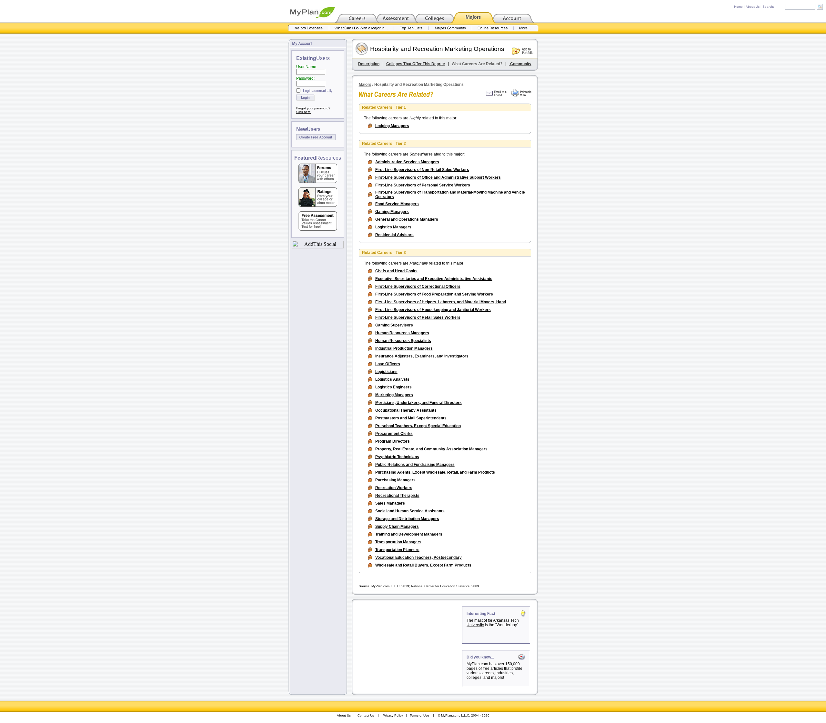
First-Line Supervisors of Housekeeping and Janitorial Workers (433, 309)
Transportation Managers (398, 542)
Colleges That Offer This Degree (415, 64)
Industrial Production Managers (404, 348)
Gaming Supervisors (394, 325)
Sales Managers (390, 503)
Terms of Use (419, 715)
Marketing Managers (394, 395)
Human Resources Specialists (403, 340)
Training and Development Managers (408, 534)
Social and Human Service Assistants (410, 511)
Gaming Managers (392, 211)
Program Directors (392, 441)
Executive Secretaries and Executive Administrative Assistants (433, 278)
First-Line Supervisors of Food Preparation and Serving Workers (434, 294)
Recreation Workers (393, 488)
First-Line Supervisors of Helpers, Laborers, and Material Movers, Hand (440, 302)
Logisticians (386, 371)
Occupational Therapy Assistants (406, 410)
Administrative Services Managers (407, 162)
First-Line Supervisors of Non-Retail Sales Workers (422, 169)
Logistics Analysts (392, 379)
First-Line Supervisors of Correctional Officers (417, 286)
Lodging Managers (392, 126)
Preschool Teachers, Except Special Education (418, 426)
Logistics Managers (393, 227)
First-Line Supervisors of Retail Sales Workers (417, 317)
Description (368, 64)
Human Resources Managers (402, 333)
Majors (365, 84)
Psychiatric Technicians (397, 457)
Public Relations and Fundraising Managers (415, 464)
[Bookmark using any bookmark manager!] (318, 246)
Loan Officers (387, 364)
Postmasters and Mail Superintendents (411, 418)
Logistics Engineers (393, 387)
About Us (753, 6)
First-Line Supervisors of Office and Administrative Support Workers (438, 177)
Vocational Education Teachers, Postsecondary (418, 557)
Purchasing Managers (395, 480)
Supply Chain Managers (397, 526)
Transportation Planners (397, 549)
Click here (303, 112)
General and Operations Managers (406, 219)
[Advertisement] (407, 647)
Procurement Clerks (394, 433)
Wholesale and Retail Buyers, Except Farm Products (423, 565)
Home (738, 6)
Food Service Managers (397, 204)
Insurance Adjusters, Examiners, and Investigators (421, 356)
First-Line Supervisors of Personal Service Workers (422, 185)
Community (520, 64)
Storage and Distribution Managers (407, 519)
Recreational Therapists (397, 495)
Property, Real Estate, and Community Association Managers (431, 449)
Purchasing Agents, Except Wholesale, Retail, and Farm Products (435, 472)
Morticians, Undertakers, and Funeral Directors (418, 402)
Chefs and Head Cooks (396, 271)
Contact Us (366, 715)
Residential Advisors (394, 235)
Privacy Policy (393, 715)
